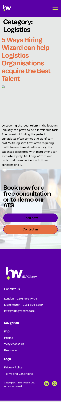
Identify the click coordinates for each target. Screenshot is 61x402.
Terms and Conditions (18, 374)
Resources (10, 350)
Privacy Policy (13, 367)
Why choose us (14, 344)
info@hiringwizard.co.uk (19, 311)
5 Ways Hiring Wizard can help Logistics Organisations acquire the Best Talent (26, 59)
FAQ (7, 331)
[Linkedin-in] (46, 383)
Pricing (8, 338)
